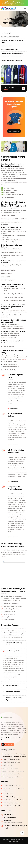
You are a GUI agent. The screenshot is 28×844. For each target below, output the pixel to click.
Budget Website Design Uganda (9, 49)
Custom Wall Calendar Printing (11, 759)
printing (24, 359)
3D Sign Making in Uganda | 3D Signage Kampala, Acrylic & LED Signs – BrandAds (14, 755)
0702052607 (7, 4)
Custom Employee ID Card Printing (12, 777)
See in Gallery (14, 408)
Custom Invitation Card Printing (11, 762)
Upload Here (8, 744)
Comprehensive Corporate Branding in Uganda (12, 41)
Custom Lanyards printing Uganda (11, 57)
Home (4, 26)
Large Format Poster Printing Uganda (13, 771)
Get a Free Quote (14, 131)
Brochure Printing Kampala (10, 768)
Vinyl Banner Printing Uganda (11, 774)
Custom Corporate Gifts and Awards (11, 60)
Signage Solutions (6, 46)
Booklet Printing (7, 765)
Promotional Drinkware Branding (10, 37)
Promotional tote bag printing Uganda (12, 53)
